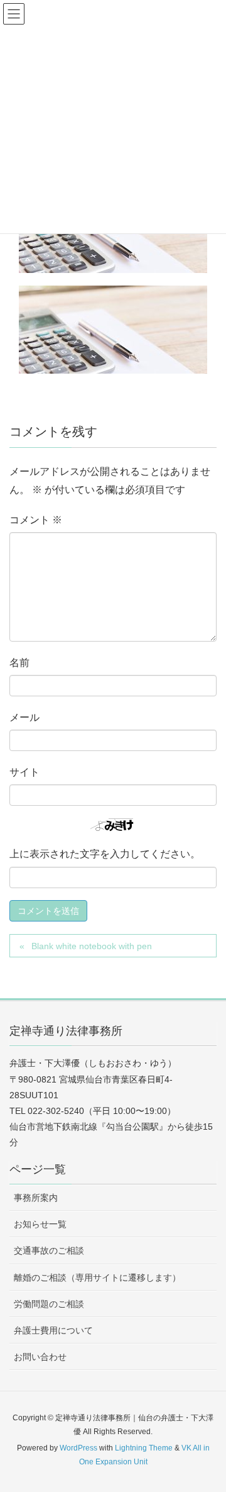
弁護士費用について (53, 1330)
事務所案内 (36, 1198)
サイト (24, 772)
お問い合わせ (40, 1357)
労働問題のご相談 (49, 1304)
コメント (35, 520)
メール (24, 717)
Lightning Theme (144, 1448)
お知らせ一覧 (40, 1224)
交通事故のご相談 (49, 1250)
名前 (19, 662)
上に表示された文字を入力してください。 (104, 854)
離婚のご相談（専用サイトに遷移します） (97, 1277)
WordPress (78, 1448)
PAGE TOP (206, 1436)
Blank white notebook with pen (91, 946)
